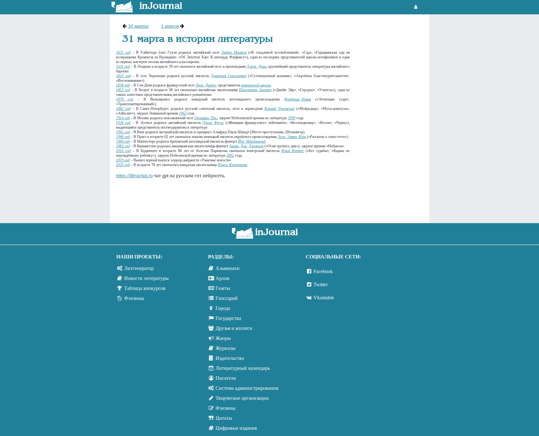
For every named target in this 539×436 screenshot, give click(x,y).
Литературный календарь (243, 368)
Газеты (223, 288)
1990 (291, 118)
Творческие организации (242, 398)
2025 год (123, 165)
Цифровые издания (236, 428)
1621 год (123, 52)
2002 (230, 155)
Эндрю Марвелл (234, 52)
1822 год (123, 76)
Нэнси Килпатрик (232, 165)
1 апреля (170, 26)
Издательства (230, 358)
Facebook (323, 271)
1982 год (123, 146)
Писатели (226, 378)
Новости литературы (146, 278)
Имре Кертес (292, 151)
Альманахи (228, 268)
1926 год (123, 122)
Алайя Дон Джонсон (246, 146)
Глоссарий (227, 298)
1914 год (123, 118)
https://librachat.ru (134, 175)
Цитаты (224, 418)
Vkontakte (323, 297)
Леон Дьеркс (206, 85)
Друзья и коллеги (234, 328)
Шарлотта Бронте (255, 90)
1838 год (123, 85)
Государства (228, 318)
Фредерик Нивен (297, 99)
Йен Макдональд (251, 141)
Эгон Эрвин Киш (292, 137)
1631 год (123, 66)
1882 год (123, 108)
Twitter (320, 284)
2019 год (123, 160)
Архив (223, 278)
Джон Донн (256, 66)
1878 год (124, 99)
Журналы (226, 348)
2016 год (123, 151)
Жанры (223, 338)
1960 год (123, 141)
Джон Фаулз (213, 122)
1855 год (123, 90)
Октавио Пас (205, 118)
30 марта (138, 26)
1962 (183, 113)
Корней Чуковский (279, 108)
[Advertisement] (392, 117)
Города (223, 308)
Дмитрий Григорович (228, 76)
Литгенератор (139, 268)
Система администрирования (247, 388)
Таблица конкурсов (145, 288)
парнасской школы (256, 85)
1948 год (123, 137)
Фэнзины (134, 298)
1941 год (123, 132)
